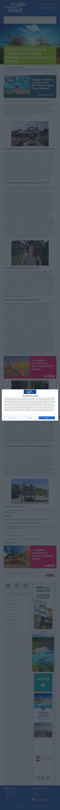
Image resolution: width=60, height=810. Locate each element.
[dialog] (30, 405)
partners (12, 398)
